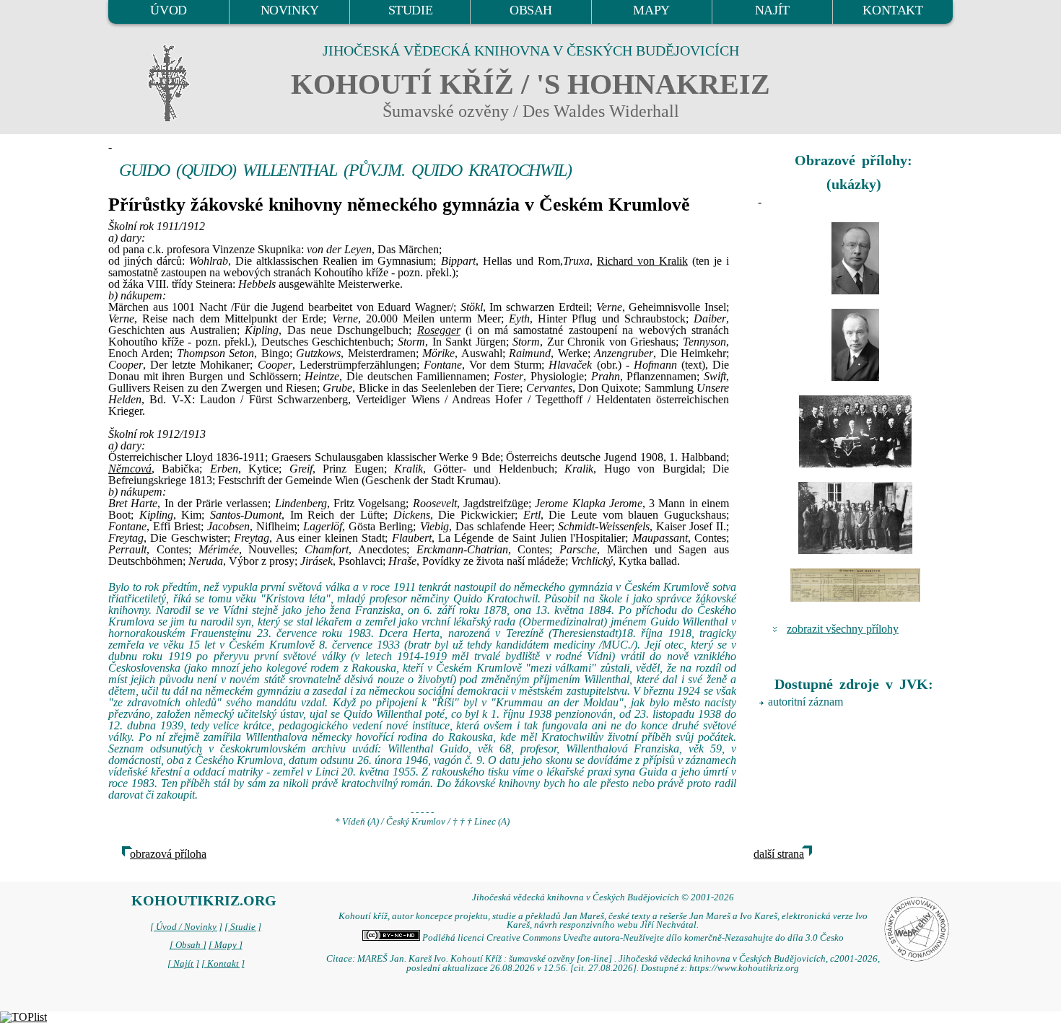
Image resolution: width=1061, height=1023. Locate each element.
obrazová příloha (168, 854)
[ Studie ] (242, 927)
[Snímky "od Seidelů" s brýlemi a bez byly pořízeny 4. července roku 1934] (855, 258)
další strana (779, 854)
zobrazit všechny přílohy (843, 629)
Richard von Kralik (642, 261)
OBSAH (531, 10)
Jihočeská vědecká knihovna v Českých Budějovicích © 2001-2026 (603, 897)
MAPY (651, 10)
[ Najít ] (183, 964)
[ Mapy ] (226, 945)
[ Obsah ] (188, 945)
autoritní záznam (805, 701)
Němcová (130, 468)
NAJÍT (772, 10)
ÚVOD (168, 10)
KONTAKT (892, 10)
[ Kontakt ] (223, 964)
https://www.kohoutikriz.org (744, 968)
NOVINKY (290, 10)
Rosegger (438, 330)
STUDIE (410, 10)
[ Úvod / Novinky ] (186, 927)
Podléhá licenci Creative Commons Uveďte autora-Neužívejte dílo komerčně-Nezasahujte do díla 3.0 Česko (632, 938)
